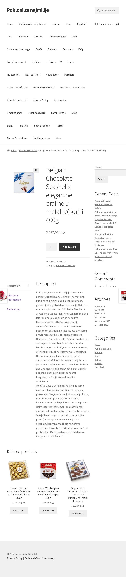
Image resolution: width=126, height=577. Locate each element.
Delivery (52, 49)
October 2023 (101, 324)
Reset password (36, 112)
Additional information (14, 297)
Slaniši (10, 125)
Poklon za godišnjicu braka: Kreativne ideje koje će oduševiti (106, 216)
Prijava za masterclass (72, 87)
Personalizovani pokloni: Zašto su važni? (103, 204)
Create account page (18, 49)
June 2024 (100, 306)
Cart (9, 36)
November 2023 (102, 321)
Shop (74, 112)
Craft (74, 36)
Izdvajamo (51, 62)
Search (98, 167)
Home (10, 24)
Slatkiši (24, 125)
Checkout (23, 36)
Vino (58, 138)
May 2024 (99, 309)
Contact (38, 36)
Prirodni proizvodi (17, 100)
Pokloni (98, 352)
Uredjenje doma (41, 138)
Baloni (56, 24)
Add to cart (69, 246)
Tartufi (60, 125)
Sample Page (58, 112)
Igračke (36, 62)
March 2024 (100, 317)
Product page (14, 112)
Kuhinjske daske (103, 348)
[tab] (19, 286)
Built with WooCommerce (39, 558)
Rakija (98, 359)
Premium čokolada (43, 87)
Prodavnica (60, 100)
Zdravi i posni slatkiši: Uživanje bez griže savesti (106, 227)
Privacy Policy (40, 100)
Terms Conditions (17, 138)
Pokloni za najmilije (28, 10)
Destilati (68, 49)
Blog (68, 24)
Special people (42, 125)
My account (13, 74)
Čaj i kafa (82, 24)
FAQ (80, 49)
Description (13, 285)
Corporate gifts (57, 36)
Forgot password (16, 62)
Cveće (39, 49)
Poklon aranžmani (17, 87)
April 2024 (100, 313)
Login (70, 62)
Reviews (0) (13, 309)
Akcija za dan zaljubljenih (33, 24)
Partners (69, 74)
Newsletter (52, 74)
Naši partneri (32, 74)
